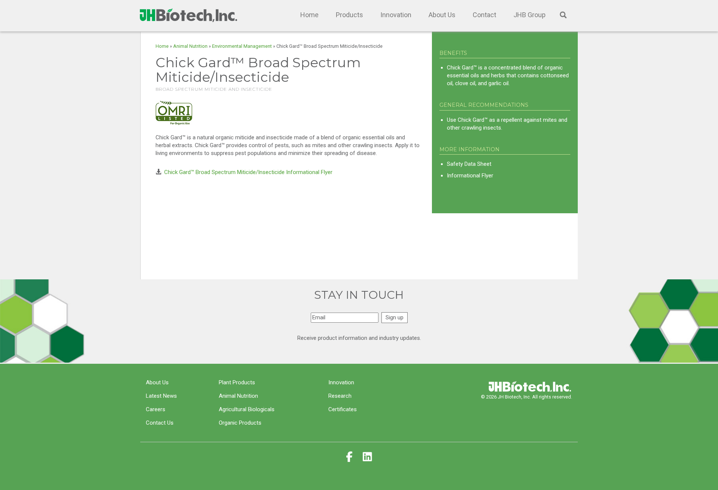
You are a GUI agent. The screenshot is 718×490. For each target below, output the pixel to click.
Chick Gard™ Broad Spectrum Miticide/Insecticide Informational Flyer (248, 172)
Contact (484, 15)
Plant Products (237, 382)
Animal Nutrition (190, 46)
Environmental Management (242, 46)
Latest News (161, 396)
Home (309, 15)
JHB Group (529, 15)
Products (349, 15)
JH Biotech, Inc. (186, 15)
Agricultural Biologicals (246, 409)
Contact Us (160, 422)
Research (340, 396)
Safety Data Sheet (469, 164)
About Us (442, 15)
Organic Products (240, 422)
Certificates (342, 409)
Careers (155, 409)
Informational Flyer (470, 175)
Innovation (395, 15)
